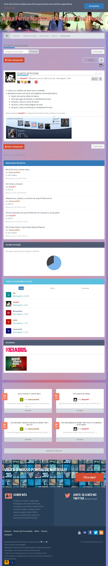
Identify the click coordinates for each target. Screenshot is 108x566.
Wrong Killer (17, 311)
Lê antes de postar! (16, 45)
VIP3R (15, 320)
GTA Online (12, 175)
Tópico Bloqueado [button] (14, 60)
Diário (52, 288)
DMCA (36, 531)
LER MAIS (28, 410)
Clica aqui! (89, 477)
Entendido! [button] (94, 6)
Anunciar (7, 531)
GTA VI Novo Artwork (14, 184)
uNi (14, 293)
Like (95, 79)
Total (21, 288)
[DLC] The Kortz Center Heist (17, 169)
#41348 (98, 73)
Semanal (85, 288)
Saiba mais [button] (9, 7)
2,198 (25, 314)
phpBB (15, 542)
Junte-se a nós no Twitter (85, 496)
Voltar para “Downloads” (15, 155)
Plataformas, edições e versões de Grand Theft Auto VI (29, 198)
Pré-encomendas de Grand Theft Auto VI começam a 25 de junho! (32, 212)
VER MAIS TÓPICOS (54, 451)
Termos (44, 531)
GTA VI (10, 189)
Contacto (8, 534)
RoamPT (12, 186)
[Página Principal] (7, 36)
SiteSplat (24, 542)
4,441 (25, 305)
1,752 (25, 323)
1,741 (25, 332)
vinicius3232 (17, 329)
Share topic (90, 61)
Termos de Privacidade (23, 531)
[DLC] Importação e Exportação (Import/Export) (25, 227)
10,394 (26, 296)
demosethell (14, 172)
